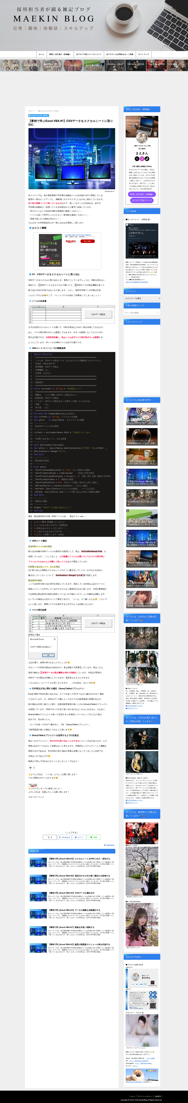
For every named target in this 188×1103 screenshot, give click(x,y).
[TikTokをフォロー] (147, 158)
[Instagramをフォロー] (142, 158)
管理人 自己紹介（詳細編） (142, 194)
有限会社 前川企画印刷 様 (134, 1082)
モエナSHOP (151, 1058)
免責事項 (158, 1096)
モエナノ (135, 1066)
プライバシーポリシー (145, 1096)
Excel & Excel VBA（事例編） (39, 115)
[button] (158, 312)
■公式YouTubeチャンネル (134, 706)
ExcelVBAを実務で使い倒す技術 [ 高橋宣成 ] (78, 235)
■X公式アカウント (132, 708)
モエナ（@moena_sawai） (143, 1063)
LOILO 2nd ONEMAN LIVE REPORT (137, 282)
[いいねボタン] (30, 767)
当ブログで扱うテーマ (142, 200)
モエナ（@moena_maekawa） (139, 1061)
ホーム (133, 1096)
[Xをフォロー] (137, 158)
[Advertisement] (90, 88)
